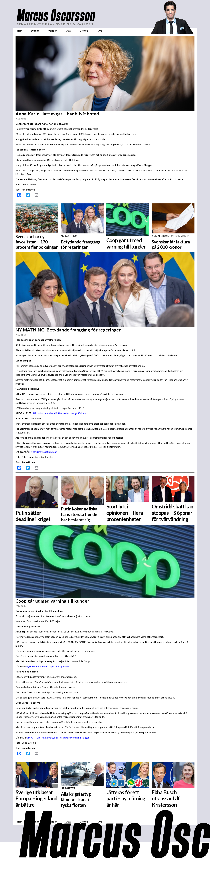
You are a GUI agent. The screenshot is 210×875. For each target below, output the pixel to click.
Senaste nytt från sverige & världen (55, 24)
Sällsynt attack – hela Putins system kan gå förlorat (60, 413)
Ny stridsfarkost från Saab (43, 451)
